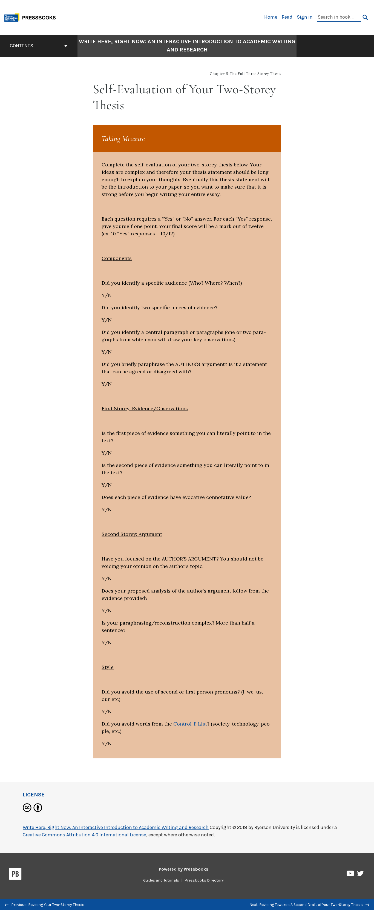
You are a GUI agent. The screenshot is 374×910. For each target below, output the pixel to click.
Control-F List (190, 724)
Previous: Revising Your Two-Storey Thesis (47, 904)
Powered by (183, 869)
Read (287, 17)
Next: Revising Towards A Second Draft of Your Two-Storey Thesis (306, 904)
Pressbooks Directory (204, 880)
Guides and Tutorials (161, 880)
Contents (21, 46)
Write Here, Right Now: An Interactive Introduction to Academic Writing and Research (187, 45)
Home (270, 17)
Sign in (305, 17)
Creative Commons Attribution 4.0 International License (84, 835)
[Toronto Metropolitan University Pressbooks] (32, 16)
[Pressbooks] (15, 875)
